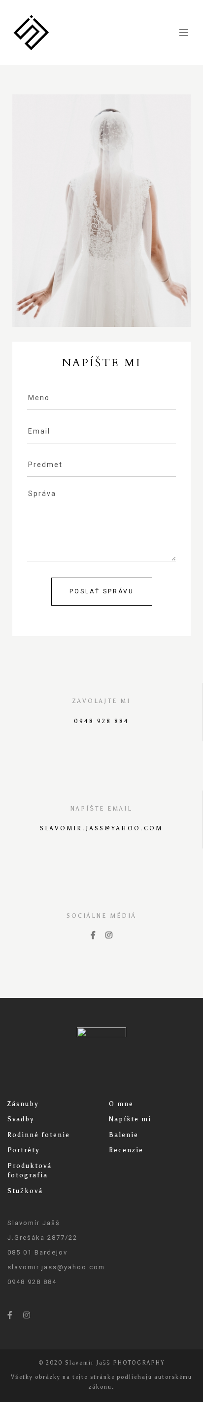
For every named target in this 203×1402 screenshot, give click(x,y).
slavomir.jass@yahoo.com (101, 828)
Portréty (23, 1150)
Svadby (20, 1119)
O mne (121, 1104)
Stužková (25, 1191)
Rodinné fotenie (38, 1135)
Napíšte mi (130, 1119)
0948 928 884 (101, 721)
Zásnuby (22, 1104)
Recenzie (126, 1150)
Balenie (123, 1135)
